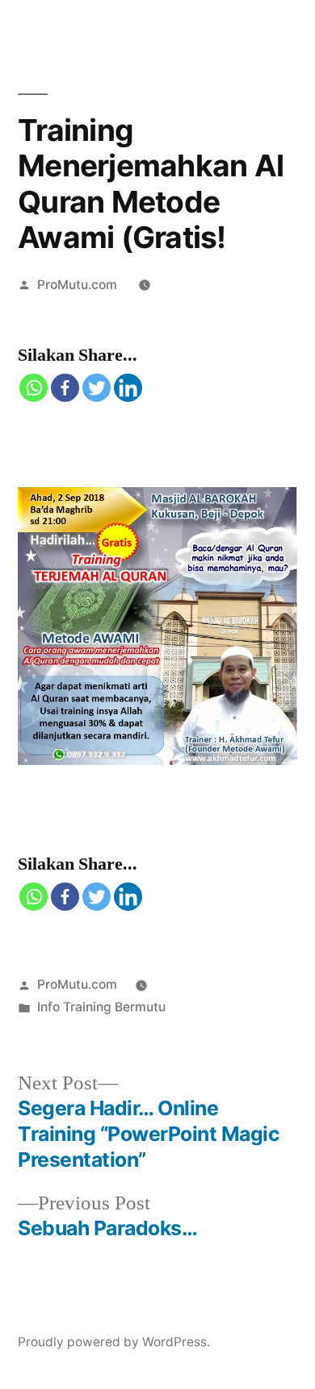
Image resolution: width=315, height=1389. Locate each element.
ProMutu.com (77, 284)
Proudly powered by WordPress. (114, 1342)
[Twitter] (96, 388)
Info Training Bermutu (101, 1007)
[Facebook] (65, 388)
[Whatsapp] (33, 388)
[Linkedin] (128, 388)
